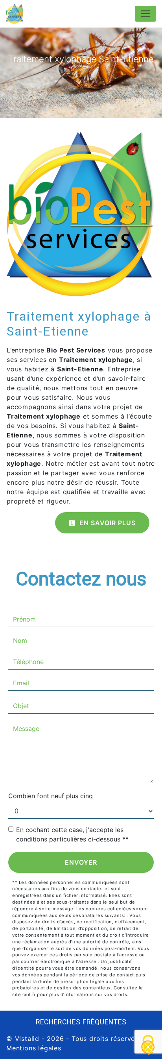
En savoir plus (106, 523)
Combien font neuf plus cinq (50, 796)
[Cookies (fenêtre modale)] (148, 1045)
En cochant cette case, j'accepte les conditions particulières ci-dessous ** (72, 834)
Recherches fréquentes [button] (81, 1022)
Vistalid (27, 1038)
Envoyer (81, 862)
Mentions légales (33, 1048)
